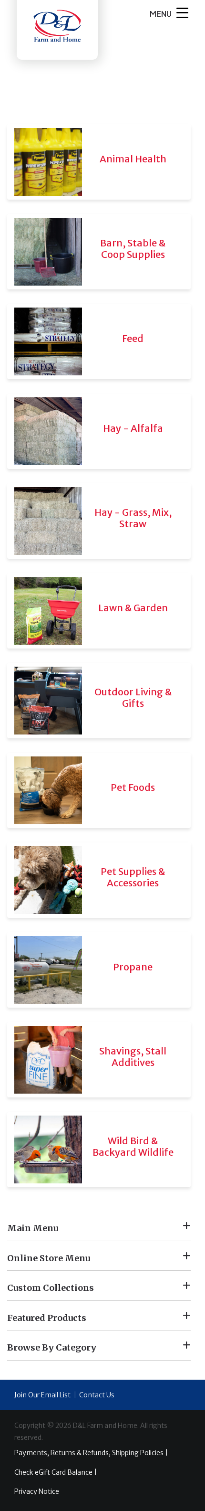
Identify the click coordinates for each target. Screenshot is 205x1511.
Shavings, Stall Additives (132, 1056)
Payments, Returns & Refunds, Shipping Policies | (91, 1452)
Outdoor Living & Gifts (133, 697)
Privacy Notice (36, 1491)
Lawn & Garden (133, 608)
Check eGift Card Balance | (55, 1472)
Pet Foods (133, 787)
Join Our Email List (42, 1395)
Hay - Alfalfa (133, 428)
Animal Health (133, 159)
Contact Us (96, 1395)
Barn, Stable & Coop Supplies (132, 248)
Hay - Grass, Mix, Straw (133, 518)
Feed (133, 338)
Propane (133, 967)
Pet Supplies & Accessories (133, 877)
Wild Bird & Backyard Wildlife (133, 1146)
